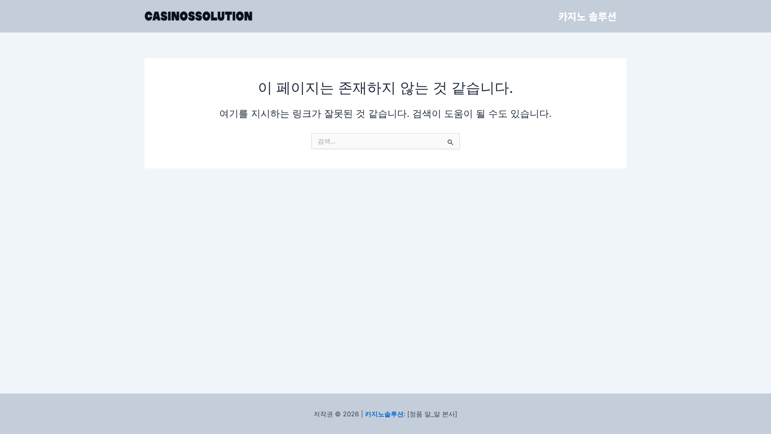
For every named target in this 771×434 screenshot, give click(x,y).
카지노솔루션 (384, 414)
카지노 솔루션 (587, 16)
